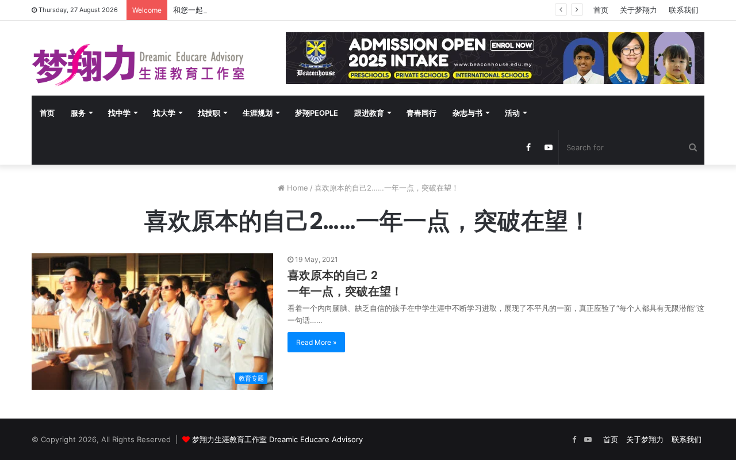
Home (296, 187)
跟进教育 (369, 112)
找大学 (164, 112)
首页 (600, 9)
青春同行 (421, 112)
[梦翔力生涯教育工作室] (138, 65)
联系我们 (684, 9)
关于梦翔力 (638, 9)
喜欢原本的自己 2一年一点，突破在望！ (345, 283)
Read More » (316, 342)
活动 (512, 112)
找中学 (119, 112)
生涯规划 (258, 112)
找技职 (209, 112)
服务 (78, 112)
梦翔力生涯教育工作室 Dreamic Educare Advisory (277, 439)
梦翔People (316, 112)
